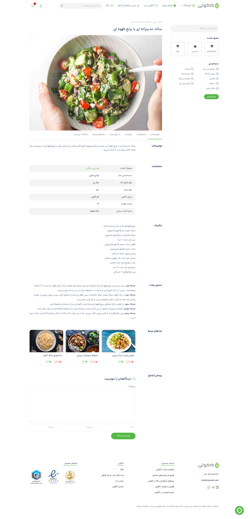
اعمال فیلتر (211, 96)
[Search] (61, 6)
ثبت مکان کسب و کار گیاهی (112, 475)
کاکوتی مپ (149, 5)
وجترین (194, 51)
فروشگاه (187, 5)
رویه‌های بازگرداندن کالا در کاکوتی (161, 481)
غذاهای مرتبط (99, 134)
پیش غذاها (210, 73)
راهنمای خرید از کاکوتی (165, 469)
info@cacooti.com (210, 480)
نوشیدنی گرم (184, 78)
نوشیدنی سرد (209, 69)
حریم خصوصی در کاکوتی (164, 492)
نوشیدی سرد (184, 83)
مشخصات (141, 134)
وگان (177, 51)
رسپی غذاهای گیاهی (126, 5)
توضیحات (155, 134)
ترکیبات (128, 134)
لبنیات (187, 69)
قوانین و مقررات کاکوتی (164, 486)
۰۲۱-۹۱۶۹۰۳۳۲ (211, 474)
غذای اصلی (210, 88)
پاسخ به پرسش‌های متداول (163, 475)
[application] (182, 5)
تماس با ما (120, 481)
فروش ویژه (167, 5)
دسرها (212, 83)
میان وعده (185, 73)
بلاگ (107, 5)
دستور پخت (114, 134)
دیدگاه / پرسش (81, 134)
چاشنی (212, 78)
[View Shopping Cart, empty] (32, 5)
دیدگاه (131, 386)
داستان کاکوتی (118, 486)
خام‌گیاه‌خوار (211, 51)
